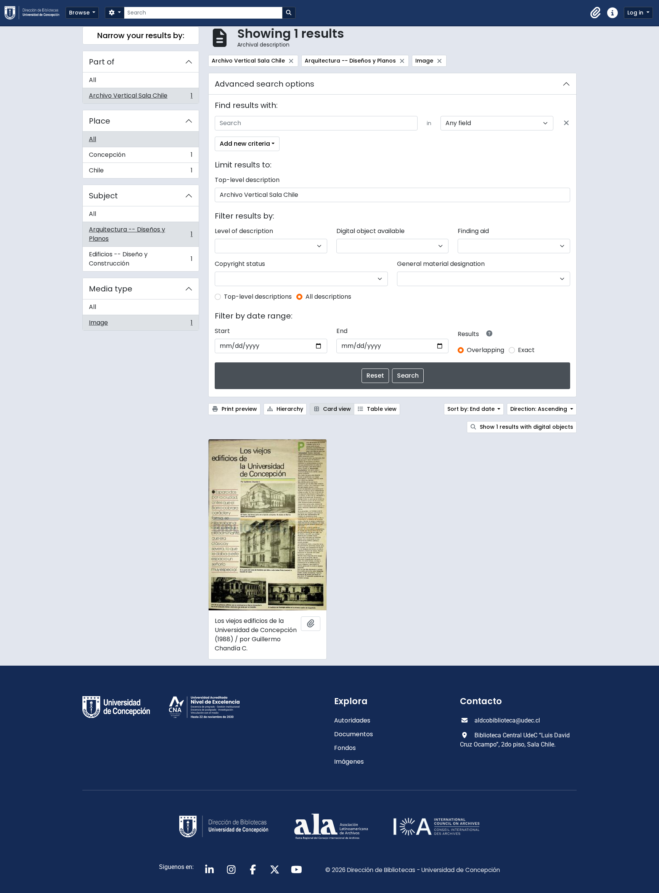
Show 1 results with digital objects (525, 427)
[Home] (35, 13)
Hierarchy (289, 409)
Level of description (244, 231)
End (341, 331)
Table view (381, 409)
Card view (336, 409)
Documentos (353, 734)
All (92, 80)
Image (140, 324)
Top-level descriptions (258, 296)
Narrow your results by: (140, 35)
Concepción (140, 156)
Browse (80, 12)
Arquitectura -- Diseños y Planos (140, 234)
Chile (140, 172)
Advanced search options (264, 84)
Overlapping (485, 350)
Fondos (345, 747)
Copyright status (240, 263)
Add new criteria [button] (245, 143)
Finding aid (473, 231)
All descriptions (328, 296)
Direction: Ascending (539, 409)
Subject (103, 195)
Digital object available (370, 231)
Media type (110, 288)
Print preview (238, 409)
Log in (636, 12)
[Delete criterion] (566, 123)
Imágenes (349, 761)
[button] (595, 13)
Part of (101, 61)
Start (222, 331)
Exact (526, 350)
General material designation (441, 263)
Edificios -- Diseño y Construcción (140, 259)
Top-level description (247, 179)
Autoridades (352, 720)
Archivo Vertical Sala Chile (140, 97)
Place (99, 121)
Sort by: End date (471, 409)
